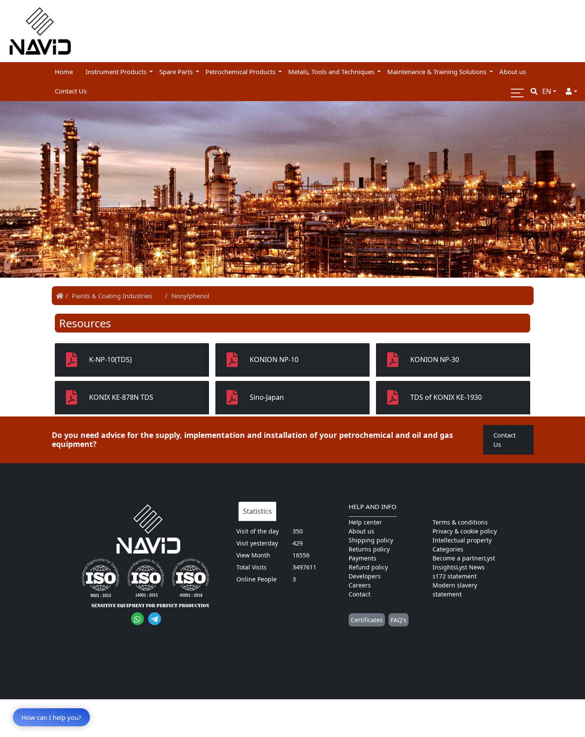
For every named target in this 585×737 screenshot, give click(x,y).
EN (546, 91)
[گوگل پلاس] (137, 618)
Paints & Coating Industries (112, 295)
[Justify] (571, 91)
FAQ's (398, 620)
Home (64, 71)
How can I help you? (51, 717)
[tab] (132, 360)
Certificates (367, 620)
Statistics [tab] (257, 511)
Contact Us (504, 440)
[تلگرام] (154, 618)
